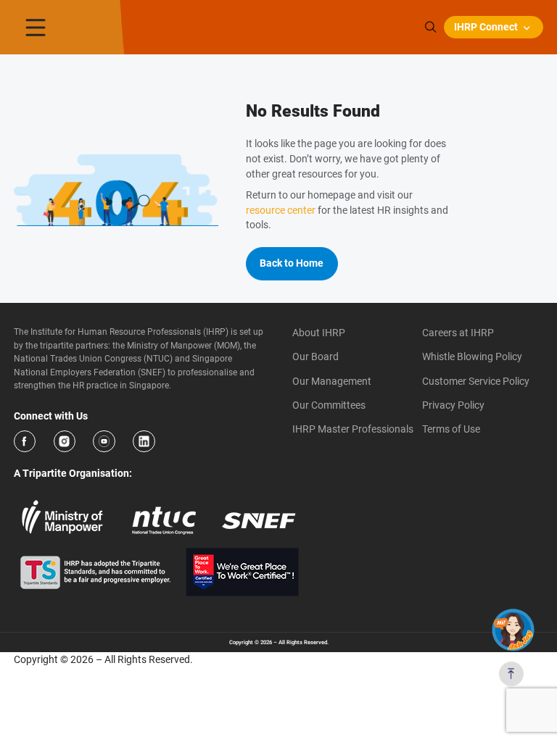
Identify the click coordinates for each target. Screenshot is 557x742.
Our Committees (329, 405)
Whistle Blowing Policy (472, 356)
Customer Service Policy (475, 381)
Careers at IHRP (458, 332)
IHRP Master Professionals (352, 429)
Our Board (315, 356)
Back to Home (291, 263)
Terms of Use (451, 429)
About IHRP (318, 332)
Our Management (331, 381)
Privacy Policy (453, 405)
